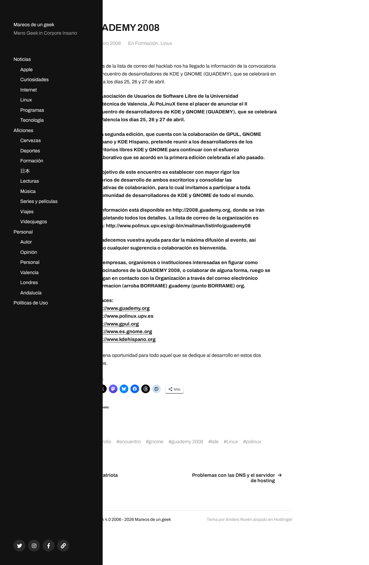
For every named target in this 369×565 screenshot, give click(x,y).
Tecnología (32, 120)
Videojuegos (33, 221)
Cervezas (30, 140)
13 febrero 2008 (104, 43)
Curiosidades (34, 79)
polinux (253, 441)
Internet (28, 90)
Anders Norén (239, 519)
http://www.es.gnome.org (122, 331)
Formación (31, 160)
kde (215, 441)
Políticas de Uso (31, 303)
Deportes (30, 150)
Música (28, 191)
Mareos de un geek (34, 24)
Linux (26, 100)
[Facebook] (49, 545)
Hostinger (283, 519)
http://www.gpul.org (116, 324)
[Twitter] (19, 545)
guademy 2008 (187, 441)
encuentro (130, 441)
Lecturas (29, 181)
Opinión (28, 252)
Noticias (22, 59)
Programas (32, 110)
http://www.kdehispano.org (124, 339)
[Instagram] (34, 545)
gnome (156, 441)
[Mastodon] (63, 545)
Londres (29, 282)
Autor (26, 242)
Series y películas (39, 201)
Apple (26, 69)
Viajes (26, 211)
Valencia (29, 272)
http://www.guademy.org (121, 308)
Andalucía (31, 292)
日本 (25, 171)
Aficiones (23, 130)
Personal (23, 232)
